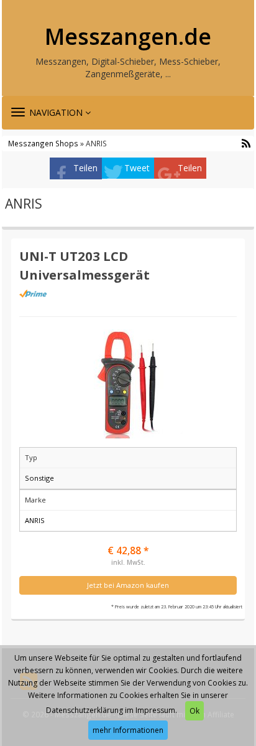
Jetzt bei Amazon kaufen (128, 585)
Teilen (85, 168)
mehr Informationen (128, 730)
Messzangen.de (128, 36)
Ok (194, 711)
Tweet (137, 168)
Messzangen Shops (43, 143)
